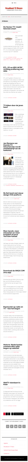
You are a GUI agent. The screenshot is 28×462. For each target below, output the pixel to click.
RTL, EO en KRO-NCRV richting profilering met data (13, 69)
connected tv (9, 58)
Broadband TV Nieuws (14, 9)
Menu (15, 2)
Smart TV (12, 59)
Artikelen (10, 57)
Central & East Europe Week (11, 450)
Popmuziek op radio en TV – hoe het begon (13, 308)
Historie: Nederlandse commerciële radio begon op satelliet (12, 346)
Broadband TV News (9, 446)
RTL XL (8, 59)
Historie (14, 57)
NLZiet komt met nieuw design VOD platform (13, 194)
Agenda (6, 443)
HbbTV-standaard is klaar (11, 383)
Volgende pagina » (18, 414)
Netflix (18, 58)
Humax (15, 58)
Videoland (18, 59)
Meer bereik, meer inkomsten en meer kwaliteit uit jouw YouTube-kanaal (11, 233)
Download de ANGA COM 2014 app (14, 271)
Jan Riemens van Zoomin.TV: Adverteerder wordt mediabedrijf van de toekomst (12, 146)
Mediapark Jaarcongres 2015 (17, 185)
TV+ (14, 59)
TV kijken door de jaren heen (13, 106)
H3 (12, 58)
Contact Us (6, 453)
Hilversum (8, 185)
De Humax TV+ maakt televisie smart (12, 28)
